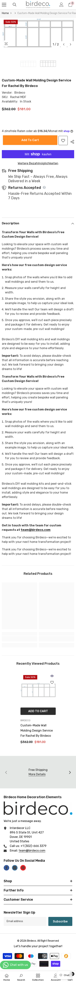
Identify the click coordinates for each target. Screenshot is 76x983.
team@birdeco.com (36, 530)
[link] (19, 638)
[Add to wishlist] (63, 140)
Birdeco (19, 92)
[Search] (14, 4)
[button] (64, 44)
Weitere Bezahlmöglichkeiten (38, 163)
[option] (38, 33)
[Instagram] (15, 868)
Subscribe (60, 921)
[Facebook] (6, 868)
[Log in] (61, 5)
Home (5, 13)
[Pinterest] (23, 868)
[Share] (71, 141)
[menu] (4, 4)
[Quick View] (52, 676)
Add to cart (29, 140)
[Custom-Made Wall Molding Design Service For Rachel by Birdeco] (38, 690)
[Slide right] (69, 772)
